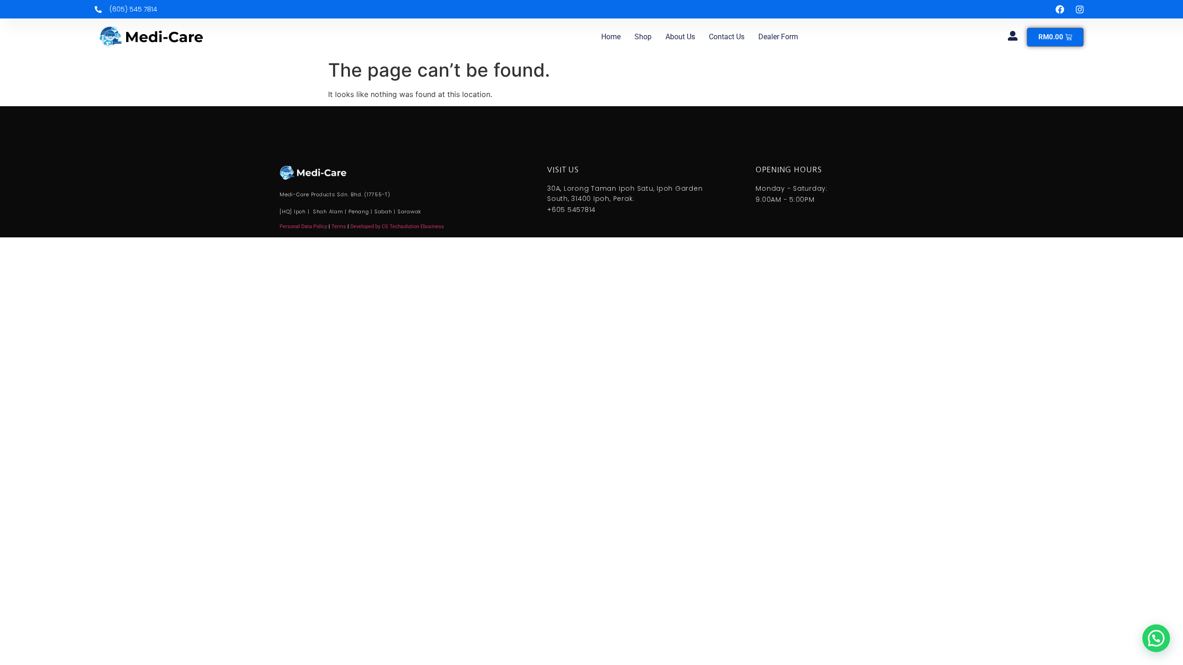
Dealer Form (778, 36)
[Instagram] (1079, 9)
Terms (339, 227)
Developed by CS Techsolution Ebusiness (397, 227)
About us (680, 36)
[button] (1156, 638)
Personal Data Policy (303, 227)
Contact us (726, 36)
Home (611, 36)
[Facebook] (1059, 9)
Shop (643, 36)
